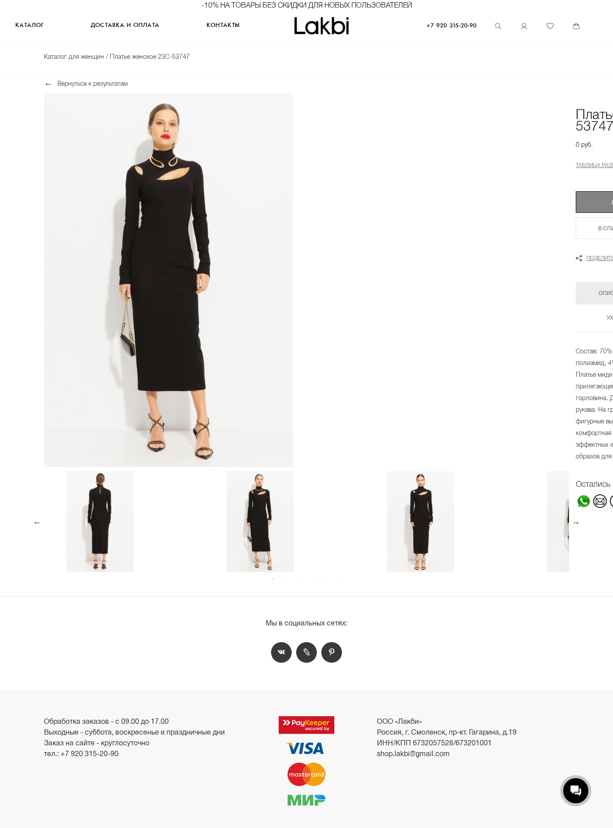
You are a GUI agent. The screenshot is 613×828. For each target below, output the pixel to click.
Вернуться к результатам (92, 83)
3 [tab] (299, 578)
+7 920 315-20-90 (451, 26)
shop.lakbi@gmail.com (413, 754)
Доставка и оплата (125, 25)
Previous (37, 521)
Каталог (29, 25)
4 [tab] (313, 578)
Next (575, 521)
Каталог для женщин (75, 56)
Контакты (223, 25)
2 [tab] (286, 578)
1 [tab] (272, 578)
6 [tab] (340, 578)
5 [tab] (326, 578)
